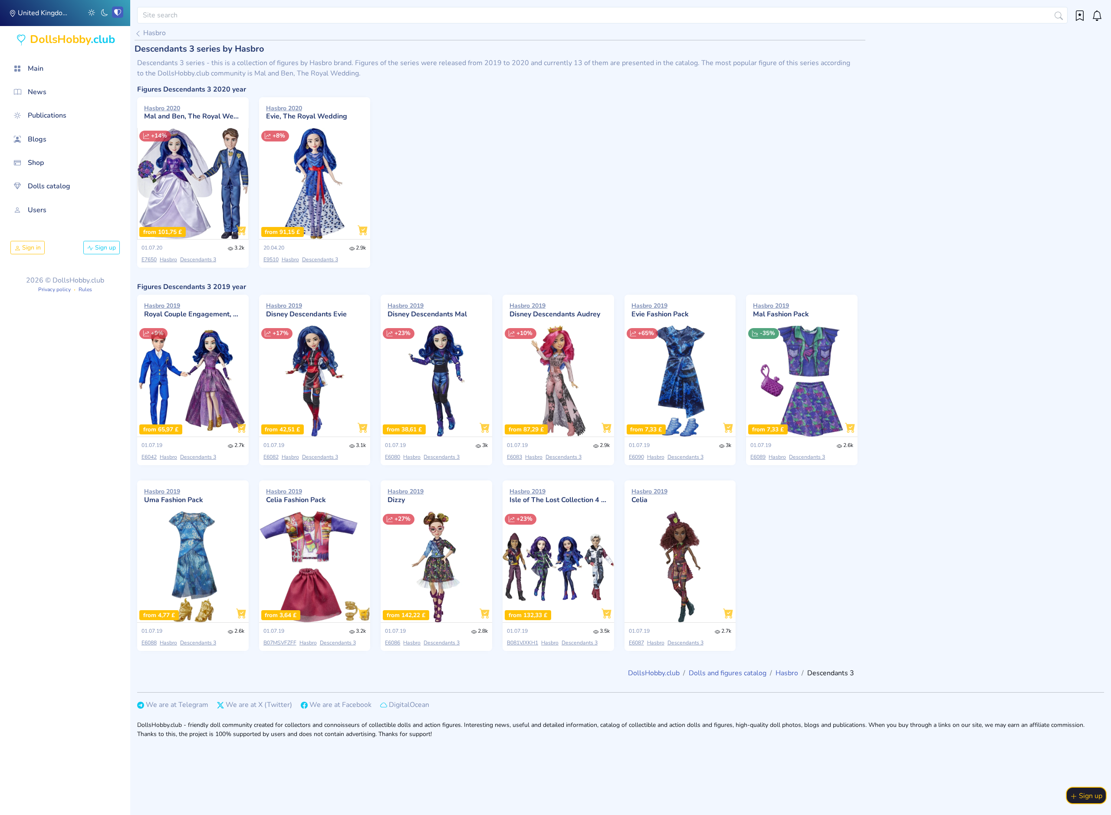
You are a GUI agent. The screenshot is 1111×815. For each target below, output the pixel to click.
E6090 (636, 457)
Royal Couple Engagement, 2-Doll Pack (193, 310)
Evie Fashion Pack (660, 310)
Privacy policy (54, 289)
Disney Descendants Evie (306, 310)
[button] (91, 12)
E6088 (149, 642)
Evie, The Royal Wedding (306, 112)
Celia (649, 495)
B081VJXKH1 (522, 642)
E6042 (149, 457)
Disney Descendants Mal (427, 310)
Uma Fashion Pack (173, 495)
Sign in (30, 247)
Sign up (104, 247)
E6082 (271, 457)
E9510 (271, 259)
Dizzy (406, 495)
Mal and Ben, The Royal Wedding (193, 112)
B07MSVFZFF (279, 642)
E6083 (514, 457)
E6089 (758, 457)
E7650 (149, 259)
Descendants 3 (198, 259)
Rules (85, 289)
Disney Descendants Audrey (554, 310)
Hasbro (153, 33)
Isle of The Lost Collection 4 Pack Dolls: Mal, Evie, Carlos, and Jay (558, 495)
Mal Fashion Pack (781, 310)
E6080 (392, 457)
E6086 (392, 642)
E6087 (636, 642)
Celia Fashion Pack (296, 495)
